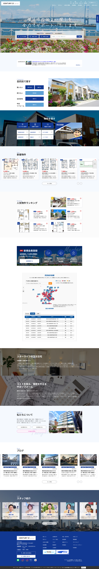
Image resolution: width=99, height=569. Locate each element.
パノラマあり (45, 137)
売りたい (60, 5)
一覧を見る (77, 65)
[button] (78, 183)
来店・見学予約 (75, 3)
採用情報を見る (39, 427)
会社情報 (80, 5)
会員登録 (64, 539)
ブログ (54, 542)
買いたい (54, 5)
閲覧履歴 (85, 3)
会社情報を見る (24, 427)
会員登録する (29, 261)
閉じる (83, 567)
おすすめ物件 (45, 132)
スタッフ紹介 (86, 5)
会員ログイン (93, 2)
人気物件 (54, 547)
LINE (71, 3)
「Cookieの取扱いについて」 (68, 567)
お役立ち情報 (67, 5)
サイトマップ (75, 542)
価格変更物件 (33, 132)
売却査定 (64, 545)
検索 (80, 36)
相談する (39, 87)
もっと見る (49, 183)
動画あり (32, 137)
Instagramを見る (31, 431)
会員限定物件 (20, 137)
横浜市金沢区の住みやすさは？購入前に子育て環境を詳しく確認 (44, 61)
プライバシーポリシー (77, 545)
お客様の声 (55, 536)
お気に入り (81, 3)
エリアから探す (23, 36)
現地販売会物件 (21, 132)
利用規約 (75, 547)
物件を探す (30, 87)
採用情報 (74, 5)
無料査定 (34, 93)
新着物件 (54, 545)
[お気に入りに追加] (18, 160)
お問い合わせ (94, 5)
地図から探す (46, 36)
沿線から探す (34, 36)
